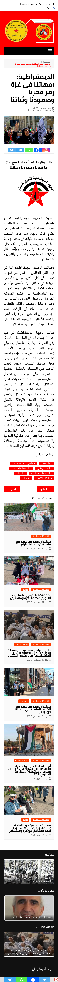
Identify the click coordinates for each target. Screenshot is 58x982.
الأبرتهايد (45, 463)
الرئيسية (50, 4)
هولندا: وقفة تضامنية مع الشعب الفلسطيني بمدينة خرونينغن (33, 709)
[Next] (47, 871)
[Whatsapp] (29, 150)
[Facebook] (38, 150)
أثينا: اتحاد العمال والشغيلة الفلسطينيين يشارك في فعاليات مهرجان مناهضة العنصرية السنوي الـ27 (29, 770)
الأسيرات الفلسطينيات (22, 463)
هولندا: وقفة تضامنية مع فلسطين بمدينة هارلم (33, 543)
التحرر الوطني (43, 468)
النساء (20, 473)
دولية (25, 589)
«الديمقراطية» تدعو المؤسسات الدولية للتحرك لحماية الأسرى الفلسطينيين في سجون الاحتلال (29, 652)
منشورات (24, 701)
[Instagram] (46, 150)
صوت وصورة (37, 4)
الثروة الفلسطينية (20, 468)
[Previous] (10, 908)
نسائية (29, 111)
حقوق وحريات (22, 644)
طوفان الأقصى (43, 478)
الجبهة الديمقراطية (40, 473)
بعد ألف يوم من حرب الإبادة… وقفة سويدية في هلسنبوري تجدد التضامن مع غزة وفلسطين (30, 828)
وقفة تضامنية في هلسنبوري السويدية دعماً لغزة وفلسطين (30, 596)
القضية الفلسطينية (42, 111)
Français (24, 4)
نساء (25, 478)
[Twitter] (12, 150)
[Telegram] (20, 150)
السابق (43, 489)
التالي (13, 489)
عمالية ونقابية (21, 760)
